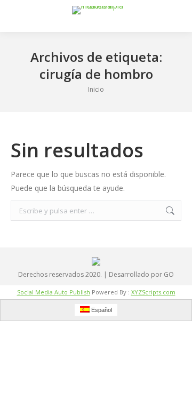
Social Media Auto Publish (53, 292)
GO (169, 274)
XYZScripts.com (153, 292)
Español (101, 310)
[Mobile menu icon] (17, 16)
